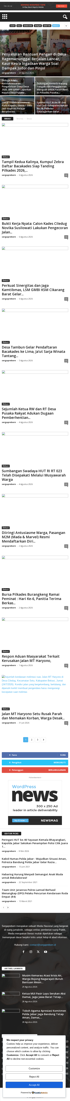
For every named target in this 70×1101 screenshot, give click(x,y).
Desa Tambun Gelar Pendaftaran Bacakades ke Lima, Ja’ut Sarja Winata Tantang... (33, 351)
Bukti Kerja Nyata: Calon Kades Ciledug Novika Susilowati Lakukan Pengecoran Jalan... (35, 227)
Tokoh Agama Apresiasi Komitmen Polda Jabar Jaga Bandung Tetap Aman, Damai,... (44, 1014)
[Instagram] (31, 952)
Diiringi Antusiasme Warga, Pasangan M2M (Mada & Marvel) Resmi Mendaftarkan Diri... (33, 537)
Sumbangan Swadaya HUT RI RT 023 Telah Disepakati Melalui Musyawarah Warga (34, 475)
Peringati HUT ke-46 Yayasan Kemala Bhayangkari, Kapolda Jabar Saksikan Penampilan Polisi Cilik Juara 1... (35, 843)
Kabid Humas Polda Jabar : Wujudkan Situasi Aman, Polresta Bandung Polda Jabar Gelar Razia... (34, 860)
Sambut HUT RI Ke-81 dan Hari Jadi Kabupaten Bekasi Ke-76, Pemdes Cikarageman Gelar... (52, 107)
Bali (19, 26)
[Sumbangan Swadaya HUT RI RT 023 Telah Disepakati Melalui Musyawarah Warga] (35, 449)
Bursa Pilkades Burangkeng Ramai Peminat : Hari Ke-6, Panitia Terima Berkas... (31, 598)
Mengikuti (60, 762)
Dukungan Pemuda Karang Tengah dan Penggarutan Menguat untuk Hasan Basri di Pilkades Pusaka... (52, 88)
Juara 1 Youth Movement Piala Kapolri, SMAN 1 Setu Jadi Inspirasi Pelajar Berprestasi (17, 107)
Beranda (20, 118)
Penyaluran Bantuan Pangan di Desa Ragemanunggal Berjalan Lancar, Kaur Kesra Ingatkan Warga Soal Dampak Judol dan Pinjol (34, 61)
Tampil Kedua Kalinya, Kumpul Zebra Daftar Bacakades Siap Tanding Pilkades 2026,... (33, 166)
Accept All (34, 1085)
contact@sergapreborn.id (43, 944)
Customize (34, 1068)
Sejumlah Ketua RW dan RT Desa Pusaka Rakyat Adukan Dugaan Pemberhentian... (29, 413)
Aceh (12, 26)
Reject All (34, 1076)
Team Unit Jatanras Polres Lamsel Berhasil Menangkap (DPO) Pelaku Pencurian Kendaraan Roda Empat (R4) (35, 893)
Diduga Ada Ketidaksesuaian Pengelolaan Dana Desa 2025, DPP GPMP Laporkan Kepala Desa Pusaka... (16, 86)
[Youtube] (46, 952)
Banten (47, 26)
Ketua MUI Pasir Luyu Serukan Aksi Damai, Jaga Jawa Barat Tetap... (44, 995)
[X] (39, 952)
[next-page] (8, 907)
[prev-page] (3, 907)
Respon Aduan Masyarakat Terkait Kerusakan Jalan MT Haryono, (31, 658)
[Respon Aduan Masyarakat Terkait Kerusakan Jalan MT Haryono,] (35, 635)
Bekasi (56, 26)
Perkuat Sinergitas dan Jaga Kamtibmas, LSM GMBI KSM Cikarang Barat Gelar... (33, 289)
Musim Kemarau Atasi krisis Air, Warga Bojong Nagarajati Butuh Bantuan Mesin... (42, 979)
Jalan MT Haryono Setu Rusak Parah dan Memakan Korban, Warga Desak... (33, 716)
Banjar (38, 26)
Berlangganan (57, 770)
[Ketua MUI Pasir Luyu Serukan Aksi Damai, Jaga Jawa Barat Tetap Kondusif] (11, 998)
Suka (63, 755)
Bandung (28, 26)
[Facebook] (24, 952)
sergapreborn (9, 72)
